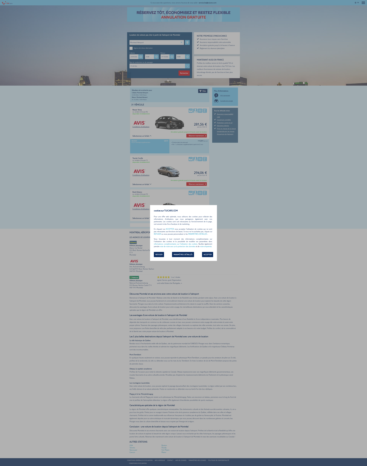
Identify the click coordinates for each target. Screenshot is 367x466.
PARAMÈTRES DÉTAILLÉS (183, 254)
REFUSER (158, 254)
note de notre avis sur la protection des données (177, 246)
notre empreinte (206, 246)
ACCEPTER (208, 254)
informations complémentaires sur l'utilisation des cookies (175, 244)
